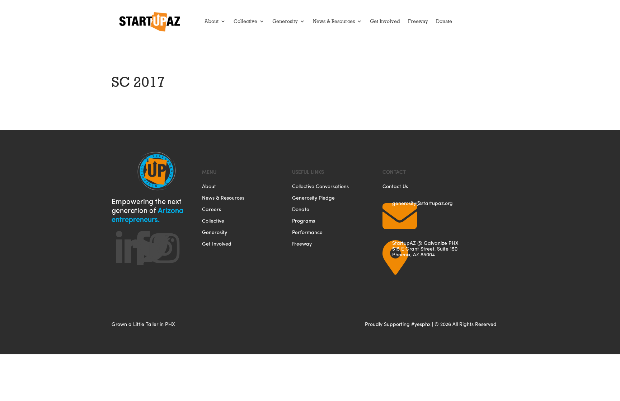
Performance (307, 233)
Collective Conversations (320, 187)
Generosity (285, 21)
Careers (211, 210)
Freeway (418, 21)
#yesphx (421, 324)
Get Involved (385, 21)
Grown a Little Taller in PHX (143, 324)
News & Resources (334, 21)
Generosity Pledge (313, 198)
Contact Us (395, 187)
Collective (245, 21)
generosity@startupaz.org (422, 203)
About (212, 21)
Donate (444, 21)
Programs (303, 221)
